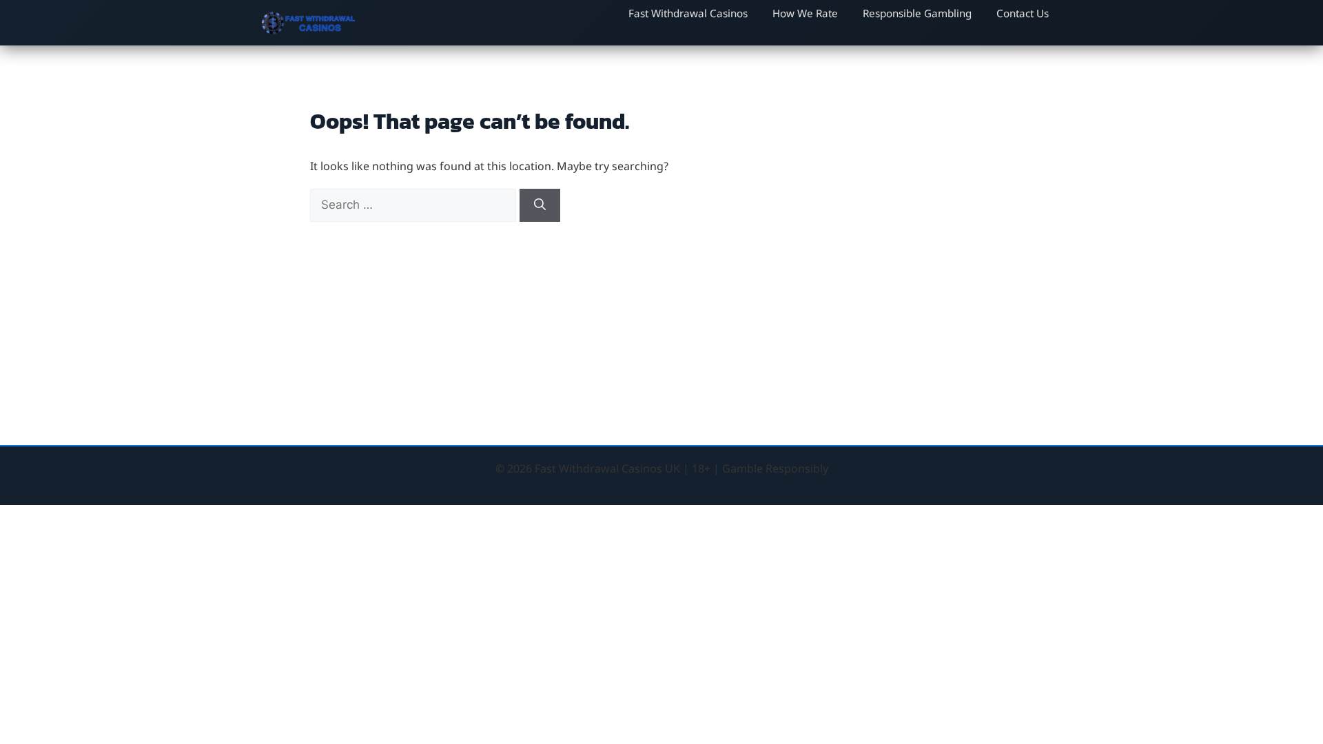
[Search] (540, 205)
